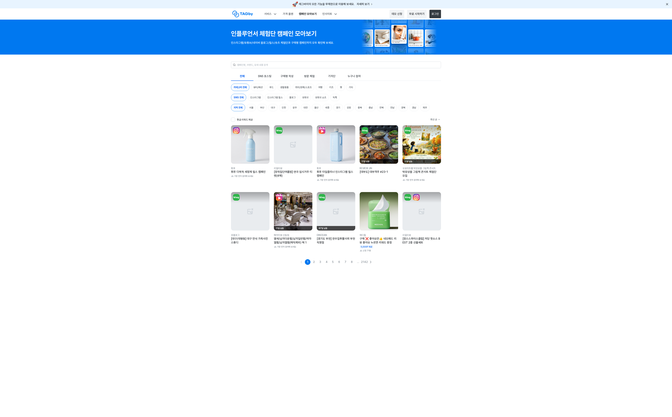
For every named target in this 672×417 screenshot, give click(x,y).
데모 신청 (397, 14)
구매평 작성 (287, 76)
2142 (364, 262)
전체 (242, 76)
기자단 (331, 76)
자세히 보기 (363, 4)
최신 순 (433, 119)
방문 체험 (309, 76)
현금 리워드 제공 (245, 119)
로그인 (435, 14)
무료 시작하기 (417, 14)
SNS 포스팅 (264, 76)
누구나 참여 (354, 76)
